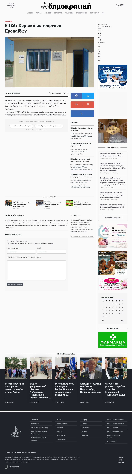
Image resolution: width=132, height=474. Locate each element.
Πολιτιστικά (94, 13)
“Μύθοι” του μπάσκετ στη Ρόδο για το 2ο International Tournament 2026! (112, 206)
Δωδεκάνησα (86, 427)
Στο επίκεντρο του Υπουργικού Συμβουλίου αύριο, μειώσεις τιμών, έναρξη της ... (65, 389)
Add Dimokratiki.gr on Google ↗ (21, 126)
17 (119, 310)
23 (116, 313)
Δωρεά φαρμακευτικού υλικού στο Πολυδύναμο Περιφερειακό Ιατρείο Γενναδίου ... (40, 390)
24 (119, 313)
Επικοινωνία (35, 423)
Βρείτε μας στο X (112, 427)
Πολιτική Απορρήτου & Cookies (38, 439)
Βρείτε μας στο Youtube (115, 431)
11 (122, 307)
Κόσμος (84, 419)
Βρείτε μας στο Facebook (115, 419)
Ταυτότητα (34, 419)
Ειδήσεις (48, 13)
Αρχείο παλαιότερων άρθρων (113, 436)
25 (122, 313)
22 (113, 313)
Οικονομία (85, 435)
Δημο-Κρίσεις (61, 439)
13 (106, 310)
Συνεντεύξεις (81, 13)
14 (109, 310)
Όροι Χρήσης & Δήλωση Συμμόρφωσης (39, 432)
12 (103, 310)
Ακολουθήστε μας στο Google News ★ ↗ (49, 126)
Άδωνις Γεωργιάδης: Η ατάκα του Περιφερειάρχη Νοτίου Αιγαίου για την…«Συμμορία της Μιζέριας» (111, 195)
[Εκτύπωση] (76, 104)
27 (106, 316)
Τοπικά (39, 13)
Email (39, 248)
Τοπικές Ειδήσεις (62, 423)
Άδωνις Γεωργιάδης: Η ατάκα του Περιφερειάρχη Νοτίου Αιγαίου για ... (91, 388)
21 (109, 313)
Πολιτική (84, 431)
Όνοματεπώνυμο (12, 248)
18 (122, 310)
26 (103, 316)
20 (106, 313)
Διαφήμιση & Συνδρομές (39, 427)
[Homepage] (66, 5)
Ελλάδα (84, 423)
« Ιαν (102, 321)
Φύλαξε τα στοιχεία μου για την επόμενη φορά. (25, 257)
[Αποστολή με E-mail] (88, 104)
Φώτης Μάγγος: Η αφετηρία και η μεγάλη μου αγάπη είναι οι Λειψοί (111, 155)
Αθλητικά (69, 13)
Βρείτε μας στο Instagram (115, 423)
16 (116, 310)
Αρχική (30, 13)
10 (119, 307)
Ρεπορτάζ (58, 13)
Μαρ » (122, 321)
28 (109, 316)
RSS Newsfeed (111, 442)
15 (112, 310)
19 (103, 313)
